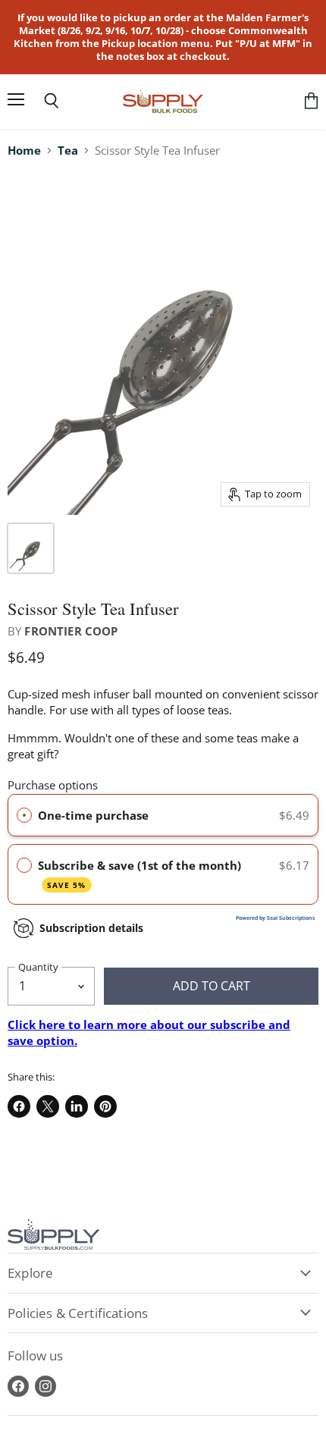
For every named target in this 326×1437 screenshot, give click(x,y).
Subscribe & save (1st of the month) (141, 874)
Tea (68, 150)
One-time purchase (93, 815)
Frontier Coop (71, 630)
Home (24, 150)
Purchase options (53, 784)
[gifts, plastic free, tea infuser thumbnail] (30, 548)
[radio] (24, 815)
